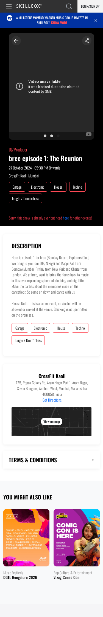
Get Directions (52, 400)
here (66, 218)
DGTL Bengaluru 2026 (20, 577)
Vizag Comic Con (66, 577)
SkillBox (31, 6)
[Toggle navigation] (10, 6)
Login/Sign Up (90, 6)
